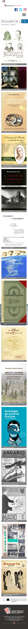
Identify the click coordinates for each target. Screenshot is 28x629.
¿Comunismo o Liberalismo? (8, 247)
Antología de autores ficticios (8, 447)
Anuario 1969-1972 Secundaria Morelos (10, 520)
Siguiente (14, 601)
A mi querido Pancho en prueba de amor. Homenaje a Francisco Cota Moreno (13, 166)
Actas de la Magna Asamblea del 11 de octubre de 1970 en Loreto (13, 324)
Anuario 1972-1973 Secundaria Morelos (10, 557)
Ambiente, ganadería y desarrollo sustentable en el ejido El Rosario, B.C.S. (13, 404)
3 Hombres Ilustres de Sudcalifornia (10, 64)
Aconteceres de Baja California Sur (10, 278)
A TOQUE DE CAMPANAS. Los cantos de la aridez (13, 211)
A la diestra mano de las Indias (9, 132)
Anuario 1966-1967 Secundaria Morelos (10, 484)
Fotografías (12, 24)
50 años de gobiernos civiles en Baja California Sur (12, 89)
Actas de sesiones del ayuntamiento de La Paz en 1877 (13, 360)
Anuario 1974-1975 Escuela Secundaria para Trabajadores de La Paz (11, 595)
